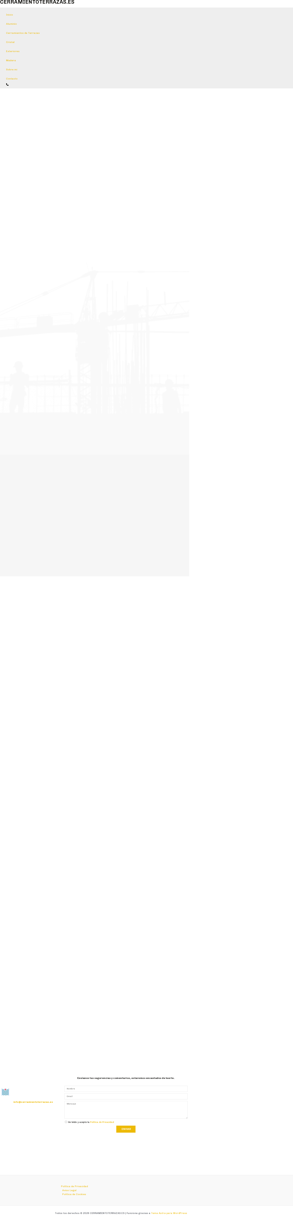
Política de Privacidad (102, 1122)
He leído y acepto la (91, 1122)
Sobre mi (11, 69)
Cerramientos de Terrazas (23, 33)
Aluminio (11, 23)
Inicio (9, 14)
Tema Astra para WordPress (169, 1213)
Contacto (12, 78)
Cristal (10, 42)
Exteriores (13, 51)
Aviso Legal (69, 1190)
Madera (11, 60)
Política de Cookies (74, 1194)
